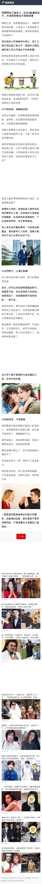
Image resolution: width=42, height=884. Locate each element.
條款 (16, 881)
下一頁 (21, 536)
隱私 (19, 881)
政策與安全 (10, 881)
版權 (22, 881)
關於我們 (4, 881)
